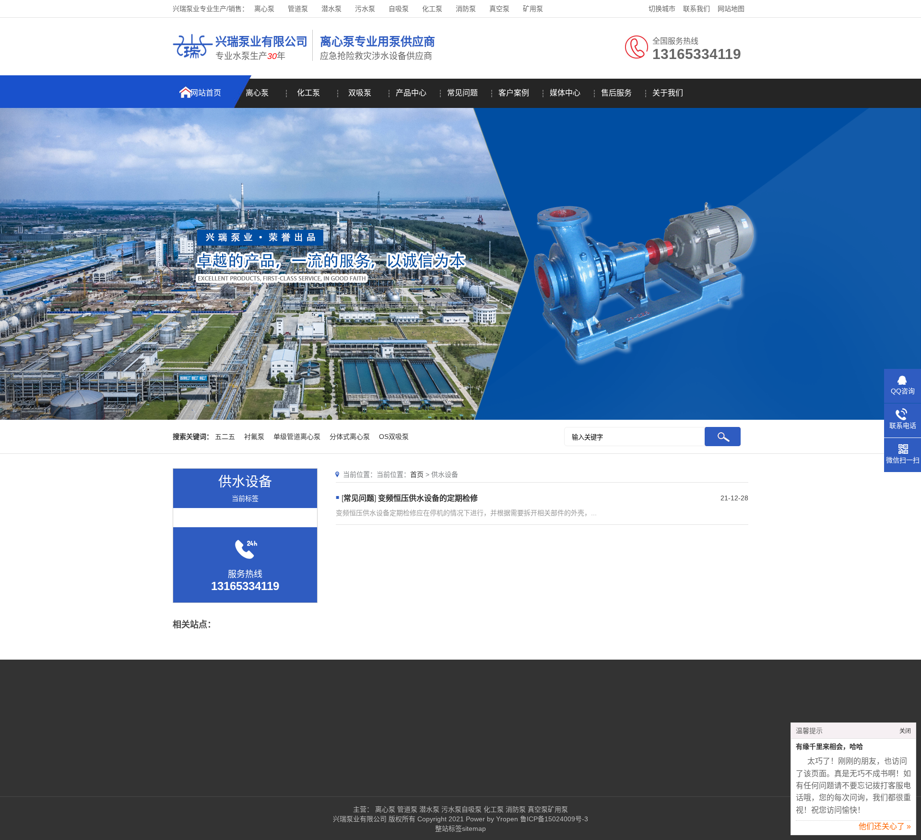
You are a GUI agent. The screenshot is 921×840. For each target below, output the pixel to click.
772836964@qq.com (541, 755)
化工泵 (432, 8)
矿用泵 (533, 8)
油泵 (422, 712)
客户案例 (513, 93)
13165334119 (543, 712)
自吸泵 (399, 8)
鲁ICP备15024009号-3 (553, 819)
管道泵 (298, 8)
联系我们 (696, 8)
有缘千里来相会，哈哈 (829, 746)
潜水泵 (331, 8)
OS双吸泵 (394, 436)
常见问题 (462, 93)
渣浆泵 (310, 741)
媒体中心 (565, 93)
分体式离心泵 (350, 436)
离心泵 (264, 8)
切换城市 (662, 8)
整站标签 (448, 828)
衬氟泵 (254, 436)
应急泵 (367, 741)
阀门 (422, 741)
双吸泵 (359, 93)
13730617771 (530, 741)
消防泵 (466, 8)
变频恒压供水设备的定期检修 (428, 498)
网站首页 (205, 93)
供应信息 (226, 755)
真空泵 (499, 8)
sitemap (474, 828)
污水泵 (365, 8)
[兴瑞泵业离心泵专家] (193, 60)
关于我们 (667, 93)
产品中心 (411, 93)
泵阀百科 (138, 755)
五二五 (225, 436)
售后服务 (616, 93)
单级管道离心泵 (296, 436)
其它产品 (313, 755)
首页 (417, 474)
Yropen (507, 819)
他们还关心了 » (885, 826)
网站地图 (731, 8)
